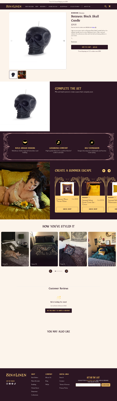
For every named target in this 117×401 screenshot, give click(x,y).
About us (87, 6)
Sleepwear (63, 6)
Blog (46, 381)
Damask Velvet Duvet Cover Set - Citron (88, 202)
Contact (61, 381)
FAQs (47, 384)
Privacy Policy (63, 388)
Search (61, 377)
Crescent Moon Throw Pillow (62, 200)
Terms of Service (64, 384)
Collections (74, 6)
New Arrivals (35, 381)
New (36, 6)
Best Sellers (29, 6)
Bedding (43, 6)
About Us (48, 377)
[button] (64, 40)
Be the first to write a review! (58, 310)
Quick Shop (67, 209)
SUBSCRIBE (105, 385)
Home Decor (53, 6)
